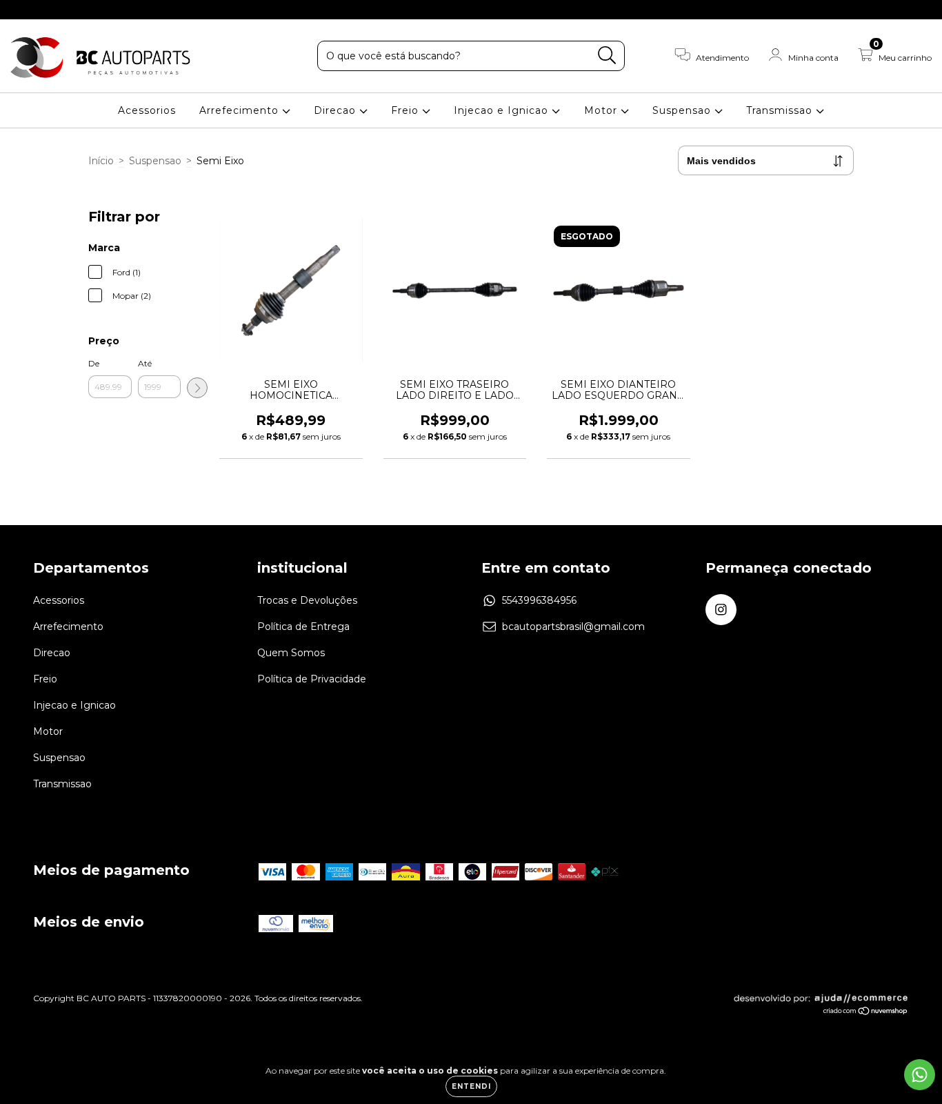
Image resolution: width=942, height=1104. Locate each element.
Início (101, 161)
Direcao (336, 110)
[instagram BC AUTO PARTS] (19, 9)
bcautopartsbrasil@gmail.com (573, 626)
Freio (406, 110)
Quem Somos (291, 653)
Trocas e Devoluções (307, 600)
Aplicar (197, 387)
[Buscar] (607, 55)
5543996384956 (539, 600)
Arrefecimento (240, 110)
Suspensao (683, 110)
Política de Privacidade (311, 679)
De (93, 363)
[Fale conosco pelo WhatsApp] (919, 1074)
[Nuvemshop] (866, 1012)
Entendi (471, 1086)
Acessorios (147, 110)
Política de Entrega (303, 626)
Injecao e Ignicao (503, 110)
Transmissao (781, 110)
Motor (602, 110)
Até (145, 363)
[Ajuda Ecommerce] (820, 1001)
